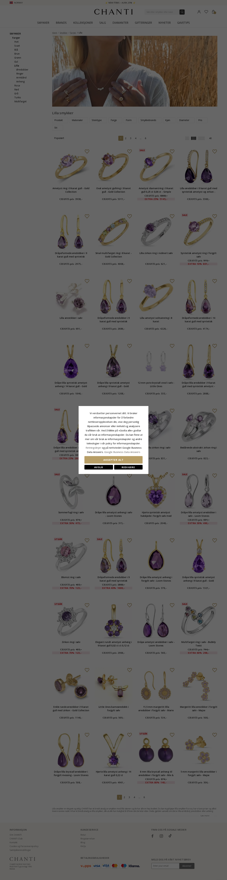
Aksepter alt (113, 459)
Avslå (98, 467)
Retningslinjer (94, 447)
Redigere (128, 467)
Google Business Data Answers (122, 452)
